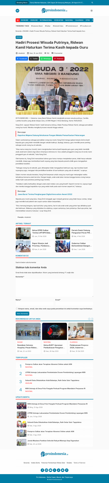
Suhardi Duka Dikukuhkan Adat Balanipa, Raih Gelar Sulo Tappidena (52, 380)
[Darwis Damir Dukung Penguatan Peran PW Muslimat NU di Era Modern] (62, 233)
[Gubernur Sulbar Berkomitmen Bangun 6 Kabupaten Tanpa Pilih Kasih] (62, 246)
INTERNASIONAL (46, 20)
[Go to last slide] (89, 319)
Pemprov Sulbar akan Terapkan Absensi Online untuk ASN (48, 364)
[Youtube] (50, 470)
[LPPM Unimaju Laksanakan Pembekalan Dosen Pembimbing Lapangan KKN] (21, 414)
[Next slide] (92, 319)
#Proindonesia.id (72, 26)
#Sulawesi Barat (37, 26)
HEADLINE (34, 20)
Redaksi (69, 463)
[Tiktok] (58, 470)
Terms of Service (79, 463)
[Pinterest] (66, 470)
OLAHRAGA (79, 20)
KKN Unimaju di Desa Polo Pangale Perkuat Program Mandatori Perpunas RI (55, 388)
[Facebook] (42, 470)
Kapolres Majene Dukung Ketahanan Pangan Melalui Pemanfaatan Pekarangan (51, 135)
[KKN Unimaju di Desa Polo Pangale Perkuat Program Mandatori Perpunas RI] (21, 405)
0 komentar (58, 53)
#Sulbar (47, 26)
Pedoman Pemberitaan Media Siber (53, 463)
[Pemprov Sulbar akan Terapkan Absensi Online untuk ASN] (21, 433)
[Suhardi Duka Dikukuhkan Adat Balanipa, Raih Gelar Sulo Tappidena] (21, 424)
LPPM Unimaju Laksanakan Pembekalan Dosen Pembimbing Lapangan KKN (55, 372)
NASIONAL (69, 20)
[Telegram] (62, 470)
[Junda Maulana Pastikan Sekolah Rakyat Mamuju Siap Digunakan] (21, 442)
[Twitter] (54, 470)
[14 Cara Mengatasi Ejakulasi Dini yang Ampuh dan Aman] (54, 331)
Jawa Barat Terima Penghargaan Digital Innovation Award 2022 (45, 194)
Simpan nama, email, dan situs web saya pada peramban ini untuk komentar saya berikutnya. (55, 309)
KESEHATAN (58, 20)
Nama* (18, 300)
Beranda (26, 463)
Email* (57, 300)
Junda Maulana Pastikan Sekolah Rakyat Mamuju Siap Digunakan (53, 441)
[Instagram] (46, 470)
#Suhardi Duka (58, 26)
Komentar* (20, 277)
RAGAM (19, 37)
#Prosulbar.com (85, 26)
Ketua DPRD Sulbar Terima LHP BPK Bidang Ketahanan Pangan (42, 232)
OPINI (88, 20)
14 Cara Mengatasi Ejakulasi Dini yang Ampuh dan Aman (52, 347)
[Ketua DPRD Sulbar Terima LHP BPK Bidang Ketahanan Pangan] (23, 233)
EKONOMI (24, 20)
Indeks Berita (35, 463)
